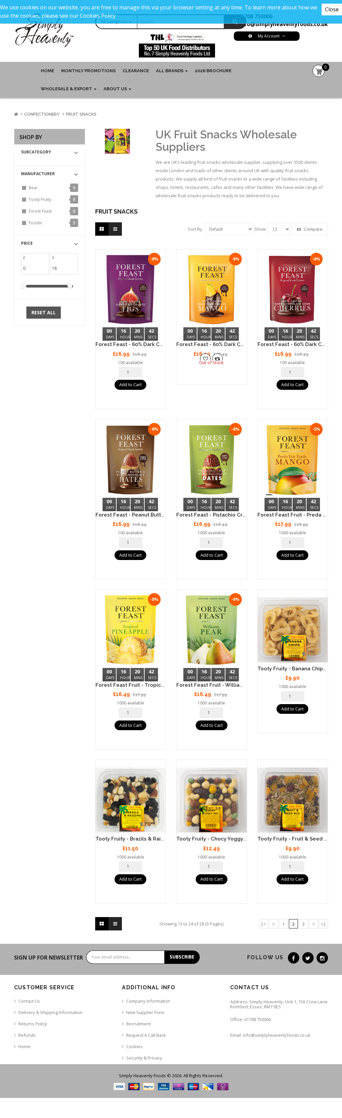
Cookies (134, 1046)
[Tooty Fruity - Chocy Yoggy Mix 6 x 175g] (211, 800)
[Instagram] (322, 958)
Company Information (148, 1001)
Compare (313, 229)
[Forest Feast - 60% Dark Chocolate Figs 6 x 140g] (131, 289)
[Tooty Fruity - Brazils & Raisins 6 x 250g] (131, 800)
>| (323, 924)
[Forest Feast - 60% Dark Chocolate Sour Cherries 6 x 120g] (293, 289)
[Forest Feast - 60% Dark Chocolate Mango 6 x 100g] (211, 289)
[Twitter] (308, 958)
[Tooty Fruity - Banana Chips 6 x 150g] (293, 630)
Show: (260, 229)
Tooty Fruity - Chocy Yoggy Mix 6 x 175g (225, 839)
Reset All (43, 312)
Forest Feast (40, 211)
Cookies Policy (98, 15)
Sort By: (195, 229)
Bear (33, 188)
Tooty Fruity (40, 199)
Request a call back (146, 1035)
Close (332, 9)
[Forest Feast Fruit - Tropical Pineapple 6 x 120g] (131, 630)
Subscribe (182, 957)
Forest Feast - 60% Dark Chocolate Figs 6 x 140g (156, 344)
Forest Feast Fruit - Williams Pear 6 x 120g (229, 685)
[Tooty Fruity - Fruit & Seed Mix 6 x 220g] (293, 800)
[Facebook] (293, 958)
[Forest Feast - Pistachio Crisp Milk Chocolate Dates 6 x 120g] (211, 460)
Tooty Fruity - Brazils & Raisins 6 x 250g (144, 839)
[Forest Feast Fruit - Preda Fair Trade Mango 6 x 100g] (293, 460)
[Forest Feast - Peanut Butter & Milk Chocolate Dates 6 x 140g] (131, 460)
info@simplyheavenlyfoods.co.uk (283, 24)
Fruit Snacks (81, 114)
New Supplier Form (145, 1012)
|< (263, 924)
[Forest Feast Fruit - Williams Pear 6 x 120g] (211, 630)
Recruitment (138, 1024)
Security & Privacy (144, 1058)
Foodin (35, 223)
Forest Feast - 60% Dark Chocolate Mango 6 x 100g (240, 344)
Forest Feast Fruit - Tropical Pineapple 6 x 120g (155, 685)
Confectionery (42, 114)
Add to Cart (130, 384)
